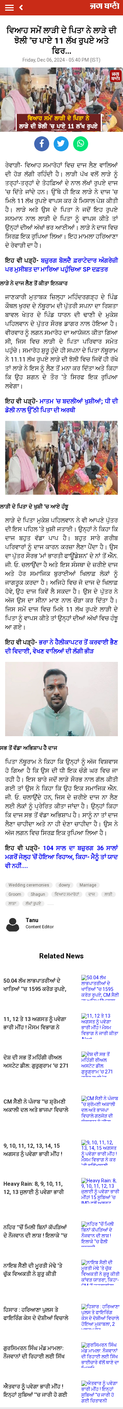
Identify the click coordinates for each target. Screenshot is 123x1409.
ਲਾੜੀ (108, 894)
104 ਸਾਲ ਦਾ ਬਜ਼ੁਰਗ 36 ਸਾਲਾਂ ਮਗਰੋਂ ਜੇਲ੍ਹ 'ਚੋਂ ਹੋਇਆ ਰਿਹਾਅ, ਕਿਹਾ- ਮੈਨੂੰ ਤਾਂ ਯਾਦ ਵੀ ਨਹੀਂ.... (61, 856)
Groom (15, 894)
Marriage (88, 885)
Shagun (38, 894)
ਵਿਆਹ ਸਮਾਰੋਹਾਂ (67, 894)
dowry (64, 885)
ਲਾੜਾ (12, 903)
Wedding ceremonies (29, 885)
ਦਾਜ (91, 894)
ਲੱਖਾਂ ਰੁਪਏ (33, 903)
